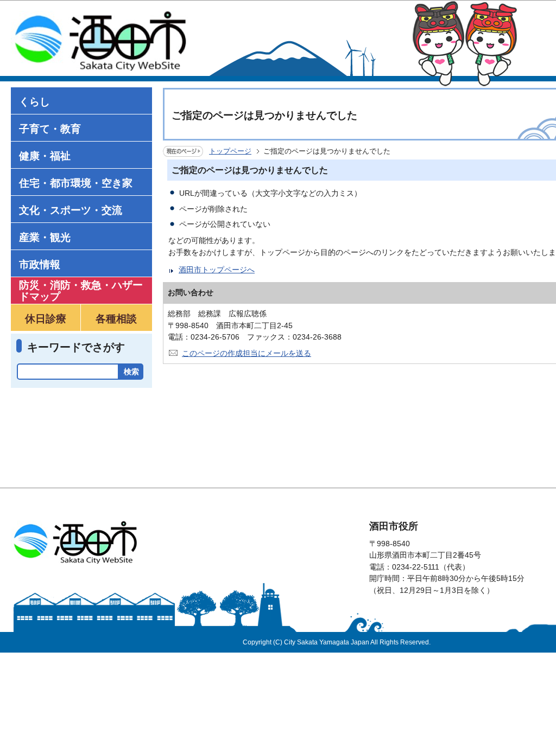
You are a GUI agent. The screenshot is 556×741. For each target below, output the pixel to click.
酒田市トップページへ (217, 269)
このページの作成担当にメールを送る (246, 353)
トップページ (230, 151)
